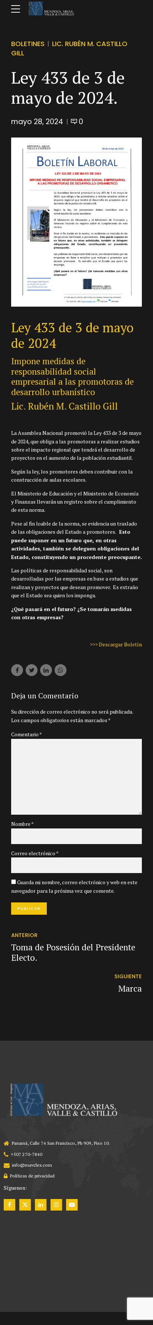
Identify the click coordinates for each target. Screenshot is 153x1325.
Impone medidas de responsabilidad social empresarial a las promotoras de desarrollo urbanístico (72, 376)
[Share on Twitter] (32, 670)
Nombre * (22, 823)
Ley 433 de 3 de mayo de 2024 (72, 335)
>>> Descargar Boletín (116, 644)
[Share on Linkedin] (46, 670)
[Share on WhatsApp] (60, 670)
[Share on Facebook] (17, 670)
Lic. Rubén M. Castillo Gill (64, 406)
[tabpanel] (76, 222)
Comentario (26, 734)
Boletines (28, 43)
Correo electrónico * (35, 853)
